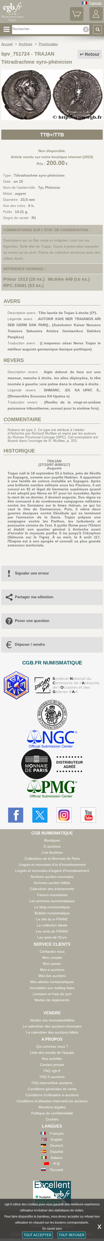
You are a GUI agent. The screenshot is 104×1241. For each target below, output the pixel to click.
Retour (92, 54)
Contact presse (52, 1065)
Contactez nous (52, 951)
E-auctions (52, 846)
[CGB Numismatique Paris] (12, 21)
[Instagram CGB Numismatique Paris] (64, 815)
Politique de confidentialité (52, 1113)
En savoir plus (52, 1228)
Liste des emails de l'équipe (52, 1053)
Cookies (52, 1119)
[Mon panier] (76, 19)
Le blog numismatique (52, 907)
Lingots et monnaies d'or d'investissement (52, 865)
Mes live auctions (52, 976)
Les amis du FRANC (52, 931)
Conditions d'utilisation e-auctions (52, 1095)
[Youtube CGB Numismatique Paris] (88, 815)
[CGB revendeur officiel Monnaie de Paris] (52, 764)
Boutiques (52, 840)
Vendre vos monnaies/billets (52, 1020)
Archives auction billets (52, 883)
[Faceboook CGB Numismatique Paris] (15, 815)
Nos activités (52, 1059)
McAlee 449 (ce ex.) (69, 279)
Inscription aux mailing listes (52, 988)
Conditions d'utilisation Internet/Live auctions (52, 1101)
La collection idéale (52, 925)
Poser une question (32, 620)
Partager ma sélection (34, 597)
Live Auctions (52, 852)
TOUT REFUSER (71, 1235)
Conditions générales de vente (52, 1089)
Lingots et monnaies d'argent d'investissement (52, 871)
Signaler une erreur (32, 573)
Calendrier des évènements (52, 889)
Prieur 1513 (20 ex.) (24, 279)
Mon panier (52, 964)
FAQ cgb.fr (52, 1071)
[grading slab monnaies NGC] (52, 739)
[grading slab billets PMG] (52, 789)
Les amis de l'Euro (52, 937)
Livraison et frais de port (52, 994)
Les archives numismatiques (52, 901)
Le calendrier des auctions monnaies (52, 1026)
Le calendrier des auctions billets (52, 1032)
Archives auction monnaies (52, 877)
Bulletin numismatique (52, 913)
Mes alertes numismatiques (52, 982)
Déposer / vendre (30, 644)
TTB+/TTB (52, 134)
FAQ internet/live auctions (52, 1083)
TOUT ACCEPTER (37, 1235)
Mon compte (52, 958)
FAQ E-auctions (52, 1077)
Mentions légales (52, 1107)
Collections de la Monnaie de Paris (52, 858)
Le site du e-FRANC (52, 919)
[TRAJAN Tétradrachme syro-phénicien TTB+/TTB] (52, 119)
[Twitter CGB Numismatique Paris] (39, 815)
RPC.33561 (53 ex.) (23, 285)
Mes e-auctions (52, 970)
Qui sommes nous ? (52, 1046)
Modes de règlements (52, 1000)
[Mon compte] (96, 19)
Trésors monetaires (52, 895)
